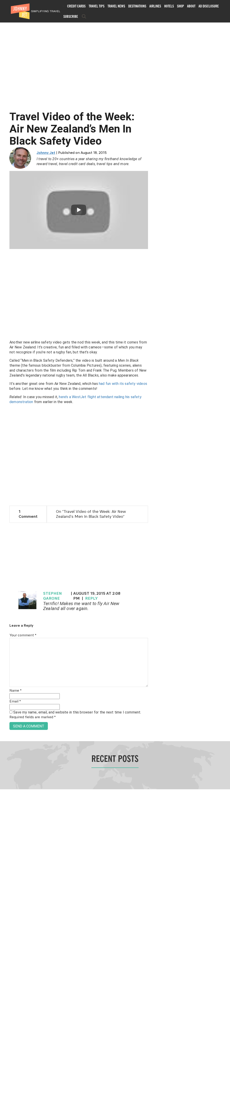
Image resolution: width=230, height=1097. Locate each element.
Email (15, 701)
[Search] (84, 16)
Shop (180, 6)
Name (15, 691)
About (191, 6)
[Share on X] (5, 543)
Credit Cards (76, 6)
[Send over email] (5, 564)
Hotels (169, 6)
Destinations (137, 6)
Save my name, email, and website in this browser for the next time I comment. (77, 712)
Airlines (155, 6)
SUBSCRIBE (70, 16)
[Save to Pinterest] (5, 554)
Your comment (22, 635)
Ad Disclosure (209, 6)
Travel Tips (96, 6)
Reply (91, 599)
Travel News (116, 6)
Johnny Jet (46, 153)
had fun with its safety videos (123, 383)
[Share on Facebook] (5, 533)
